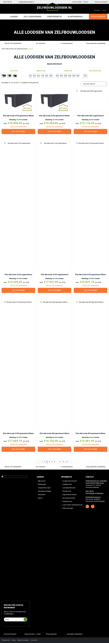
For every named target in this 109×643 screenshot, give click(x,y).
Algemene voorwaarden (23, 640)
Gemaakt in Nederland (74, 634)
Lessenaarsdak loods (69, 488)
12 (63, 462)
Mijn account (41, 481)
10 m (50, 76)
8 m (47, 76)
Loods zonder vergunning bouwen (73, 505)
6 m (38, 76)
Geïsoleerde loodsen (69, 498)
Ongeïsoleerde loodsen (70, 495)
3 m (85, 76)
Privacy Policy (34, 640)
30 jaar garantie (51, 634)
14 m (73, 76)
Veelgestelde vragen (44, 488)
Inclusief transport (10, 634)
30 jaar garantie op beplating (95, 43)
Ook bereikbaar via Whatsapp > (95, 493)
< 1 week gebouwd (66, 43)
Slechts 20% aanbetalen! (13, 43)
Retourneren (41, 495)
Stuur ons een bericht (101, 2)
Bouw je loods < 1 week (33, 634)
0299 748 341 (7, 2)
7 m (42, 76)
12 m (69, 76)
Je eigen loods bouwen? (70, 481)
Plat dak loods (67, 491)
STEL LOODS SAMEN (18, 131)
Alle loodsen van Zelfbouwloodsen (16, 49)
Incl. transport (40, 43)
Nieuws (40, 498)
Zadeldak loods (67, 484)
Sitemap (14, 640)
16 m (77, 76)
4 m (30, 76)
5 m (34, 76)
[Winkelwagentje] (97, 9)
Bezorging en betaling (44, 491)
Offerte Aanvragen (98, 17)
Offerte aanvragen (68, 508)
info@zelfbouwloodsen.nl (26, 2)
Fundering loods (67, 501)
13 (66, 462)
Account (104, 10)
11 (60, 462)
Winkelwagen (42, 484)
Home (3, 49)
